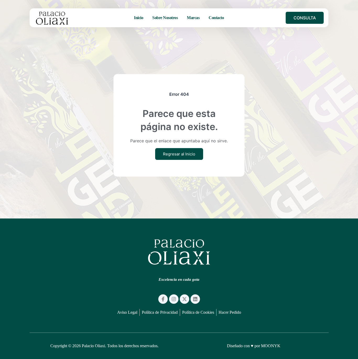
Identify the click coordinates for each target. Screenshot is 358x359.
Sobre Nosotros (165, 17)
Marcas (193, 17)
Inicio (138, 17)
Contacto (216, 17)
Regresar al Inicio (179, 154)
